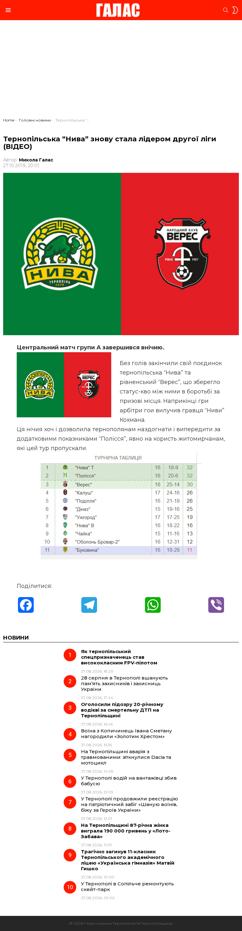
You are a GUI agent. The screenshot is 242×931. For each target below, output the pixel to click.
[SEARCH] (225, 10)
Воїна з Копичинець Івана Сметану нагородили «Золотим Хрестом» (126, 733)
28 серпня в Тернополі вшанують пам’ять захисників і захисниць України (124, 683)
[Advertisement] (121, 70)
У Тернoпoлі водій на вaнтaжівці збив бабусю (129, 781)
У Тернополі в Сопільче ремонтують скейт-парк (127, 886)
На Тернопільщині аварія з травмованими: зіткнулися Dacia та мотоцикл (126, 757)
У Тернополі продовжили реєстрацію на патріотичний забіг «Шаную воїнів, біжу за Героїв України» (129, 804)
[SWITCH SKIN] (235, 10)
